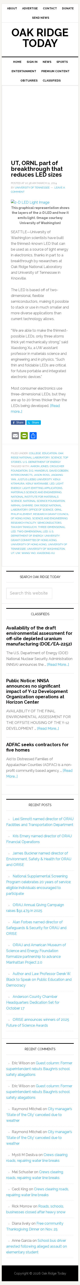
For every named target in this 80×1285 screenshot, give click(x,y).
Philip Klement (21, 514)
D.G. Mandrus (38, 470)
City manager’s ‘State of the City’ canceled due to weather (39, 1115)
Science (56, 457)
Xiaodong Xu (46, 553)
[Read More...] (58, 664)
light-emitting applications (42, 488)
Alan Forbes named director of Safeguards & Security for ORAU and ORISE (36, 928)
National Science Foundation (44, 501)
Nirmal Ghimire (22, 505)
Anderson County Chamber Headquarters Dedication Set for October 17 (32, 1002)
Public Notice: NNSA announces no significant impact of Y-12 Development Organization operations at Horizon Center (37, 691)
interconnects (21, 474)
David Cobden (58, 470)
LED (52, 483)
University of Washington (46, 548)
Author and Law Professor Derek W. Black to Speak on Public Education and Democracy (39, 979)
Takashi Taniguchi (24, 527)
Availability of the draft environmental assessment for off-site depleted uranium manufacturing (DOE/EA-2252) (39, 636)
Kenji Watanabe (37, 483)
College (35, 453)
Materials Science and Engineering (36, 492)
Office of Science (41, 509)
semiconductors (49, 522)
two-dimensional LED (32, 531)
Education (49, 453)
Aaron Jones (39, 466)
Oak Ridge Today (40, 37)
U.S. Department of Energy (42, 462)
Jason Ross (42, 474)
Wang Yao (29, 553)
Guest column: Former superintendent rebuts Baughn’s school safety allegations (39, 1069)
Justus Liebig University (34, 479)
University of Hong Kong (29, 544)
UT (12, 553)
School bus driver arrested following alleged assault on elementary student (36, 1246)
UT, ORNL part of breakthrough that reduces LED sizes (37, 169)
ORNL (58, 509)
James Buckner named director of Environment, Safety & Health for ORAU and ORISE (38, 859)
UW (18, 553)
